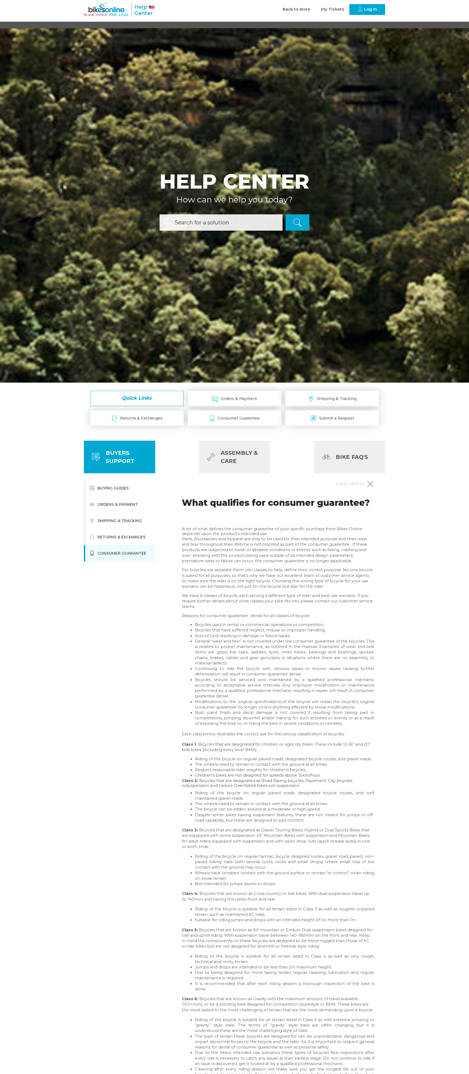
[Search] (297, 222)
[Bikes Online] (106, 9)
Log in (370, 9)
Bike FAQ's (352, 457)
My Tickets (332, 9)
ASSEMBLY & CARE (239, 457)
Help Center (143, 10)
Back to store (296, 9)
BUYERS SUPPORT (120, 457)
